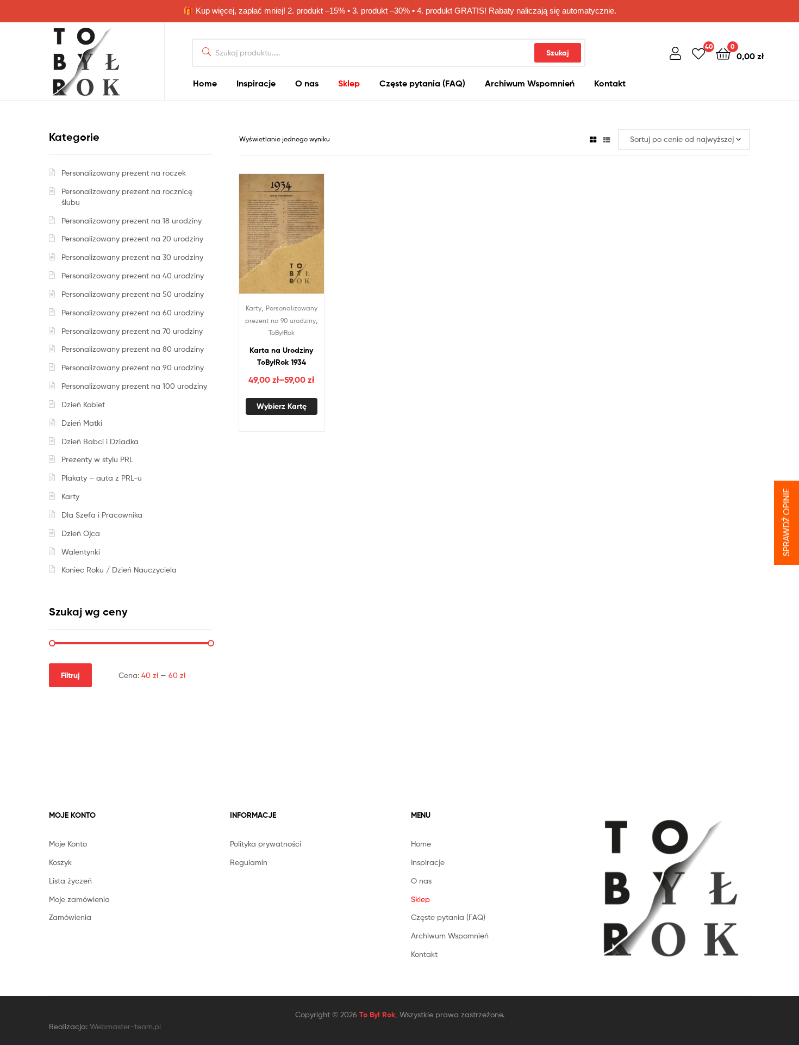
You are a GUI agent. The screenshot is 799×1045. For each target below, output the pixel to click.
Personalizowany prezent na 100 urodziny (134, 385)
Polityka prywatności (265, 843)
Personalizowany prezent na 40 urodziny (132, 275)
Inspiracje (256, 83)
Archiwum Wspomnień (530, 83)
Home (205, 83)
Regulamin (248, 862)
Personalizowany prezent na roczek (123, 172)
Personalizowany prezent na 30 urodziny (132, 257)
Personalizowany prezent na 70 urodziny (132, 330)
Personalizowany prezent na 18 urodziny (131, 220)
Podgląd (294, 239)
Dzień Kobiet (83, 404)
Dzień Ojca (80, 533)
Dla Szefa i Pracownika (101, 514)
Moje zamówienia (79, 899)
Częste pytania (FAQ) (422, 83)
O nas (307, 83)
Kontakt (610, 83)
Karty (253, 308)
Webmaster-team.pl (125, 1026)
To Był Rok (377, 1014)
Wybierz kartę (282, 406)
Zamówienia (70, 917)
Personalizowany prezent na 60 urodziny (132, 312)
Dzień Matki (81, 422)
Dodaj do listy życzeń (268, 239)
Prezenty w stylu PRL (97, 459)
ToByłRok (282, 332)
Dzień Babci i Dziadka (100, 441)
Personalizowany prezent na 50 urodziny (132, 293)
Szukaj (557, 53)
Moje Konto (68, 843)
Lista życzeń (70, 880)
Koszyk (60, 862)
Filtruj (70, 675)
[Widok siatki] (593, 139)
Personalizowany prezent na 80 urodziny (132, 348)
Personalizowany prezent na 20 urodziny (132, 238)
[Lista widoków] (607, 139)
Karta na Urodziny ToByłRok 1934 (281, 356)
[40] (698, 53)
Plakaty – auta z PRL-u (101, 477)
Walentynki (80, 551)
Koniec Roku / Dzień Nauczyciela (119, 569)
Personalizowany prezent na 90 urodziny (132, 367)
